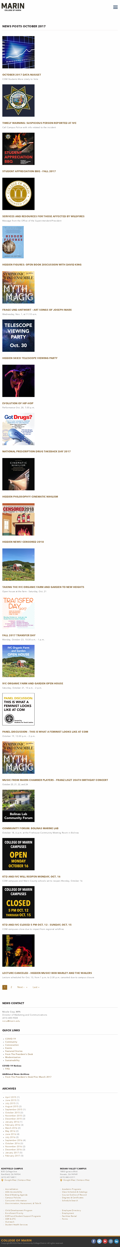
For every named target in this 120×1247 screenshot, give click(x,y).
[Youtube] (105, 1241)
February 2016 (12, 1125)
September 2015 (13, 1110)
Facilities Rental (69, 1216)
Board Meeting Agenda (16, 1195)
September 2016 (13, 1140)
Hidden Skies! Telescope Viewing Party (30, 358)
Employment (68, 1213)
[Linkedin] (116, 1241)
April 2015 (10, 1097)
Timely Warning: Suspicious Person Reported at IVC (39, 123)
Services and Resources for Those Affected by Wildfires (43, 216)
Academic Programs (71, 1189)
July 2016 (10, 1137)
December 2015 (13, 1119)
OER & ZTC (10, 1219)
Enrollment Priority (14, 1213)
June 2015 (10, 1100)
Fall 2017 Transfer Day (18, 635)
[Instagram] (110, 1241)
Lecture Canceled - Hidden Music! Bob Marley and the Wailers (47, 973)
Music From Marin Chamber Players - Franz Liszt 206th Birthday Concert (55, 780)
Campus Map (24, 1180)
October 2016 (12, 1144)
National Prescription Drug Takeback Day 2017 (36, 451)
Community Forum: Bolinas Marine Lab (30, 828)
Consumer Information (16, 1201)
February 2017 (12, 1156)
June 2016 (10, 1134)
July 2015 (10, 1103)
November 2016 (13, 1147)
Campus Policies (13, 1198)
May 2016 (10, 1131)
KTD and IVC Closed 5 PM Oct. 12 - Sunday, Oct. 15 (37, 924)
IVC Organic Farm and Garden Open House (32, 683)
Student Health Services (16, 1225)
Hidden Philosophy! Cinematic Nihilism (30, 496)
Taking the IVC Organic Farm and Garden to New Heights (43, 587)
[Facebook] (93, 1241)
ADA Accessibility (13, 1192)
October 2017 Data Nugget (21, 74)
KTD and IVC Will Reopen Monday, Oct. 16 (31, 876)
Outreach (9, 1222)
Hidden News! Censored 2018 (23, 541)
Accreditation (11, 1189)
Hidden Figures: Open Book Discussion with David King (42, 264)
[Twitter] (99, 1241)
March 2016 (11, 1128)
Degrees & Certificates (72, 1198)
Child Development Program (18, 1210)
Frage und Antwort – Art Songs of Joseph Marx (37, 309)
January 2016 (12, 1122)
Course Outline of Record (74, 1195)
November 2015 (13, 1116)
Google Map (10, 1180)
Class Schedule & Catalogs (75, 1192)
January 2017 (12, 1153)
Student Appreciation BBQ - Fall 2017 (29, 171)
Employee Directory (71, 1210)
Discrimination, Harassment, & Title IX (23, 1203)
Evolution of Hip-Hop (18, 403)
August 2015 (11, 1107)
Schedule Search (70, 1201)
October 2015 (12, 1113)
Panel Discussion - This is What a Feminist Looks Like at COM (45, 731)
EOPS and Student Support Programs (23, 1216)
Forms (65, 1219)
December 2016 (13, 1150)
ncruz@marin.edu (11, 1021)
